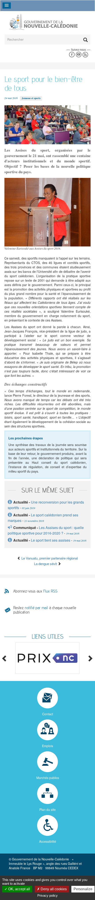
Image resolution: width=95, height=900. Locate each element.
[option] (47, 658)
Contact (47, 714)
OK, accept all (18, 889)
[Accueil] (43, 22)
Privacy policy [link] (47, 895)
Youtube (79, 55)
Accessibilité (47, 841)
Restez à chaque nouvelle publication (44, 609)
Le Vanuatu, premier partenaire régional (49, 558)
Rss (85, 55)
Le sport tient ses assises (50, 540)
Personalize (83, 889)
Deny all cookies (53, 889)
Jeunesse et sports (31, 98)
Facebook (72, 55)
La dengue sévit (46, 563)
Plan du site (47, 809)
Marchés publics (47, 777)
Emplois (47, 746)
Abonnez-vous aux (35, 591)
